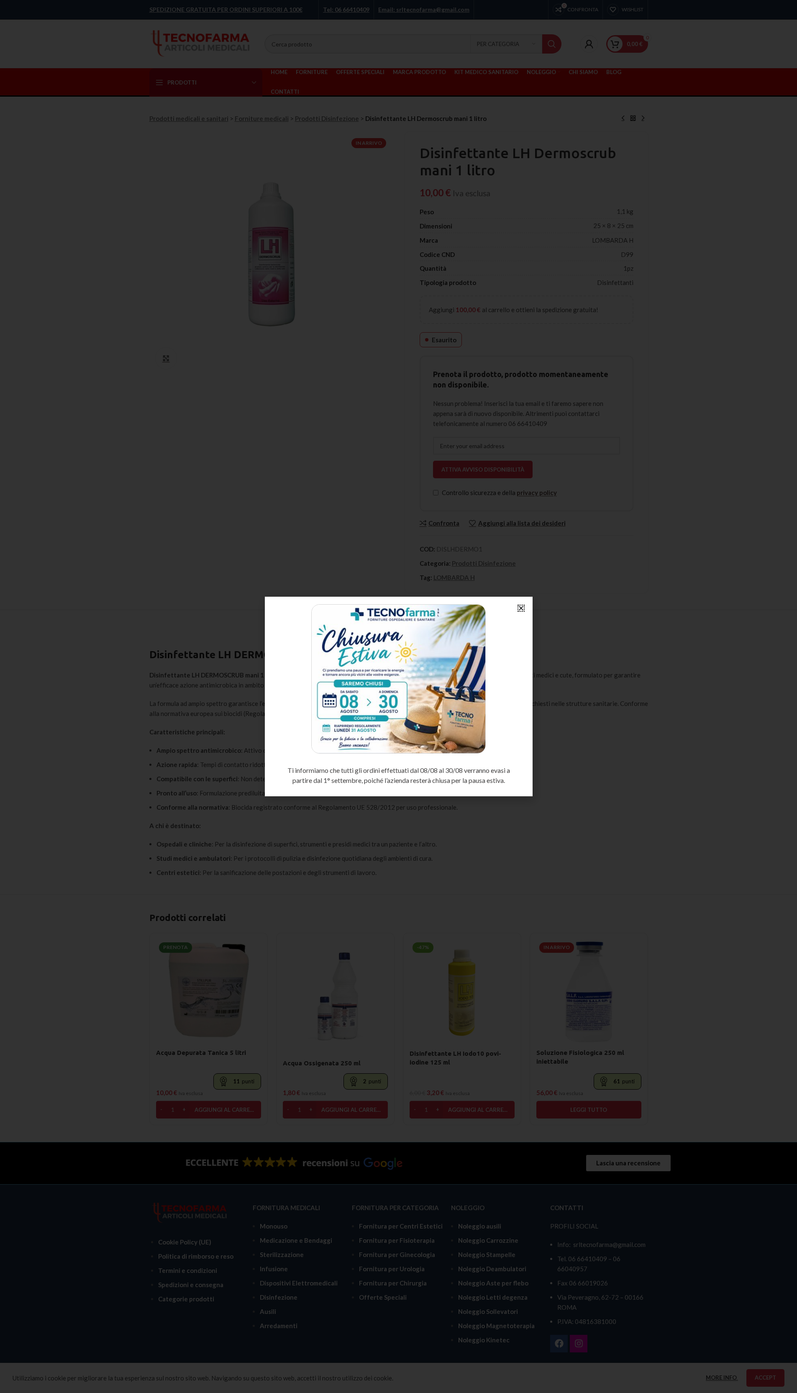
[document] (398, 696)
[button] (521, 608)
